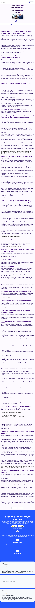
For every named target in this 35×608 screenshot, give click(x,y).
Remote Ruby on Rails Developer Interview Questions (11, 417)
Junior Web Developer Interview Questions (9, 415)
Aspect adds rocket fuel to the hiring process (8, 581)
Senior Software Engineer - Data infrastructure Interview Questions (13, 416)
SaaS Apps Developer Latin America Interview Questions (11, 412)
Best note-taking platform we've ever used (8, 595)
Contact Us (22, 467)
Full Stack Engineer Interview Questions (14, 246)
